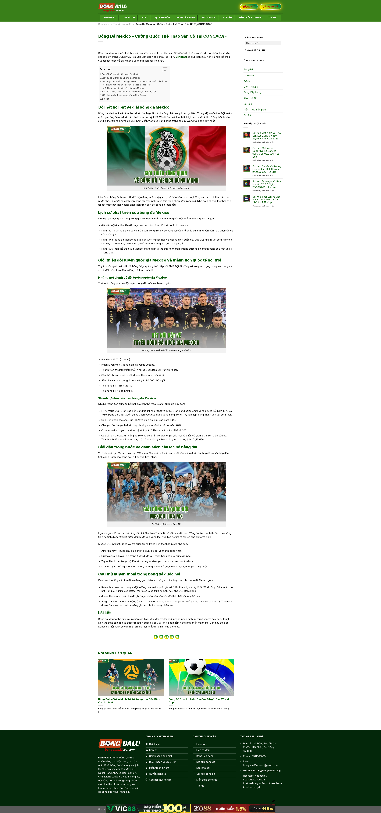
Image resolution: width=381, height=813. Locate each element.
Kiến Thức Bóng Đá (250, 17)
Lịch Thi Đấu (162, 17)
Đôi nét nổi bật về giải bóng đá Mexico (121, 74)
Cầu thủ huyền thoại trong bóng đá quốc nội (124, 95)
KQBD (145, 17)
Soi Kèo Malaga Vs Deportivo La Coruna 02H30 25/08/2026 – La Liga (265, 152)
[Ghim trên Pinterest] (171, 636)
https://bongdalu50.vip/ (267, 770)
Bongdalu (110, 17)
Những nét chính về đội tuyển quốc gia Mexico (128, 85)
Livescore (129, 17)
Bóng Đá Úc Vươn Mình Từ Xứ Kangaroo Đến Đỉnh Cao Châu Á (129, 701)
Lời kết (105, 99)
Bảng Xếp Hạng (186, 17)
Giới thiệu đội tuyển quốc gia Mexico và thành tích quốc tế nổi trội (134, 81)
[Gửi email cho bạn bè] (166, 636)
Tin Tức (272, 17)
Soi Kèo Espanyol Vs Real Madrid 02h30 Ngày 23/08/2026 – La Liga (266, 184)
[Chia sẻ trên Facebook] (155, 636)
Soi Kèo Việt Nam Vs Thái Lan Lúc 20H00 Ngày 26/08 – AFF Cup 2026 (266, 136)
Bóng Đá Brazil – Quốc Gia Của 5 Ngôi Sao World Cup (199, 701)
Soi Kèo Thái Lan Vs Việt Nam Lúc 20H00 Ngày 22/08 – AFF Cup (266, 199)
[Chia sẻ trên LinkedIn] (177, 636)
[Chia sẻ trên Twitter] (161, 636)
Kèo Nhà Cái (209, 17)
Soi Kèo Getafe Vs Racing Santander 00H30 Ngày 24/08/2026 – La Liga (266, 169)
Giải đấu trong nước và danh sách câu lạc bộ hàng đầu (129, 91)
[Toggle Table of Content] (163, 69)
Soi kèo (227, 17)
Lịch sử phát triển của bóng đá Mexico (121, 78)
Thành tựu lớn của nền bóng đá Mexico (125, 88)
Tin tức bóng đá (122, 24)
